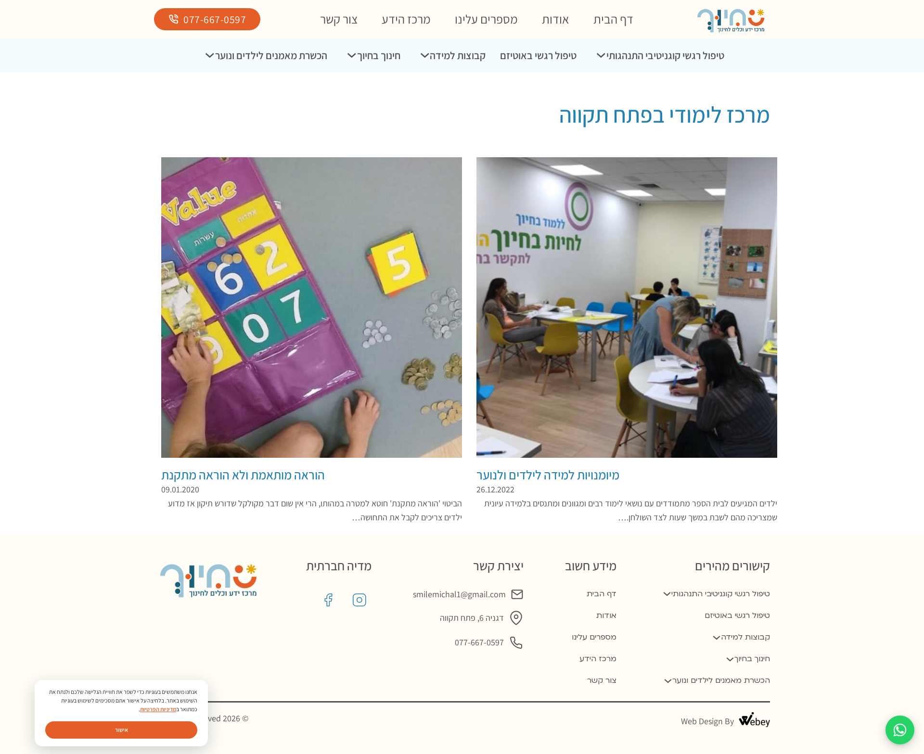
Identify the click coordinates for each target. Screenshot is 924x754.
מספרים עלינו (486, 19)
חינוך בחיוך (378, 55)
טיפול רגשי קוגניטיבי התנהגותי (665, 55)
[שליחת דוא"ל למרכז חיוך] (517, 594)
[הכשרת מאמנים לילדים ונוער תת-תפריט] (210, 55)
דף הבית (613, 19)
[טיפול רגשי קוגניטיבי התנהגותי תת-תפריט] (601, 55)
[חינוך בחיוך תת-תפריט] (351, 55)
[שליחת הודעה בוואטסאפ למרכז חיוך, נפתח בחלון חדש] (900, 730)
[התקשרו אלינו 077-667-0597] (516, 642)
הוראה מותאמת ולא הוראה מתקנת (243, 474)
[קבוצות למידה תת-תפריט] (425, 55)
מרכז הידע (406, 19)
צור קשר (339, 19)
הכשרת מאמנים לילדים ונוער (271, 55)
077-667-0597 (214, 19)
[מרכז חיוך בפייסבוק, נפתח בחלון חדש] (328, 600)
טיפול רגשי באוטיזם (538, 55)
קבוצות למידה (458, 55)
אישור (121, 729)
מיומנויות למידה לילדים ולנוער (547, 474)
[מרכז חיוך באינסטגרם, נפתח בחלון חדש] (359, 600)
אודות (555, 19)
